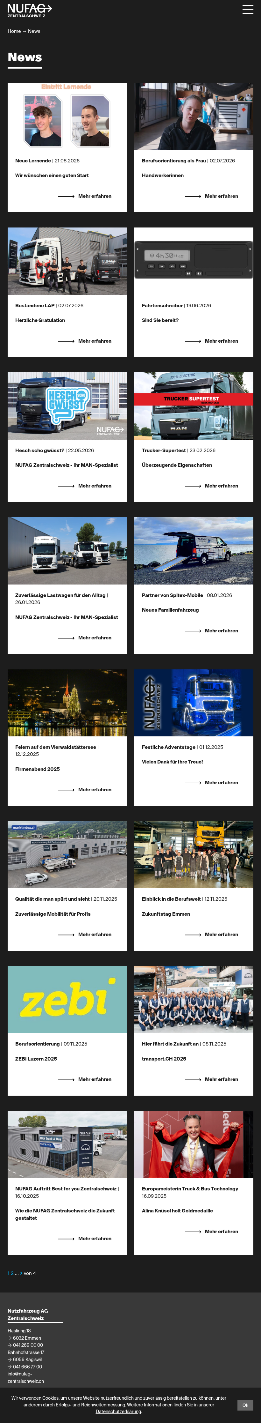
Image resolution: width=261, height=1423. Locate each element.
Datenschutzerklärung (118, 1412)
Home (14, 31)
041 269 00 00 (28, 1345)
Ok (245, 1405)
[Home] (30, 10)
